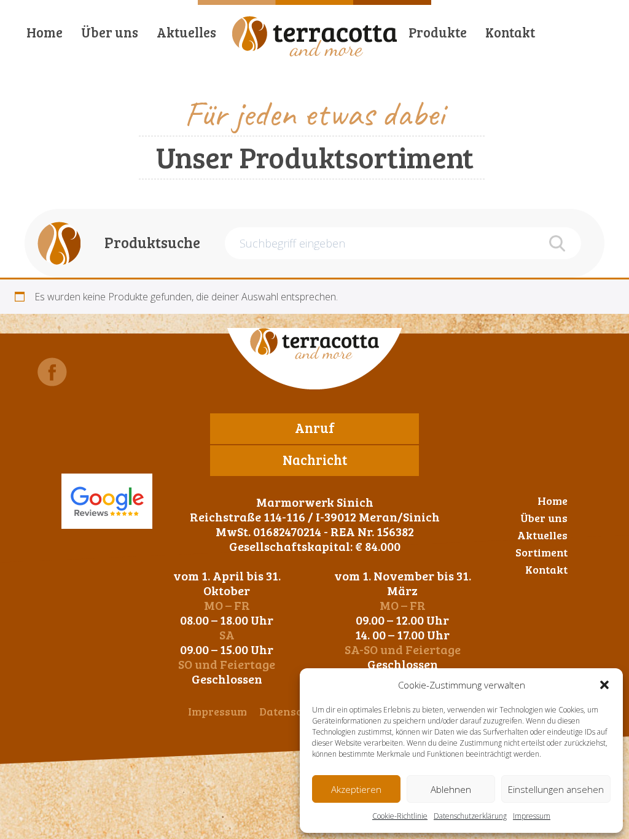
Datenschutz (292, 711)
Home (44, 32)
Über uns (109, 32)
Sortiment (541, 552)
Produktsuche (152, 242)
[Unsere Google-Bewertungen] (106, 501)
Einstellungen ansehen (556, 789)
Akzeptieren (356, 789)
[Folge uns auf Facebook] (52, 372)
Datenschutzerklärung (470, 816)
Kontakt (510, 32)
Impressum (531, 816)
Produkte (437, 32)
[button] (604, 685)
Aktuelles (186, 32)
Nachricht (315, 459)
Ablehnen (451, 789)
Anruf (315, 427)
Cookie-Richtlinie (400, 816)
